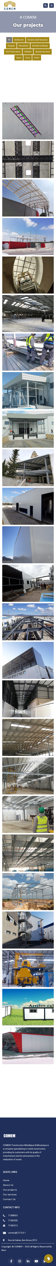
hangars (11, 46)
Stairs (18, 58)
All (9, 40)
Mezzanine (23, 46)
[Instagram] (19, 1261)
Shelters (27, 52)
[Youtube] (36, 1261)
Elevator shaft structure (37, 40)
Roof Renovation (13, 52)
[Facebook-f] (11, 1261)
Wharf (36, 58)
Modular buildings (40, 46)
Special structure (42, 52)
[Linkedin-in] (28, 1261)
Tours (27, 58)
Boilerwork (19, 40)
